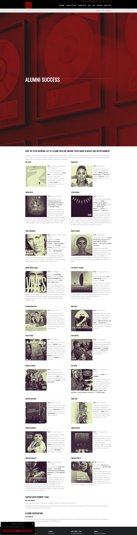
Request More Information (100, 533)
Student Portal (51, 533)
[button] (32, 524)
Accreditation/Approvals (76, 533)
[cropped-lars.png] (28, 5)
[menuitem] (84, 1)
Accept (17, 530)
